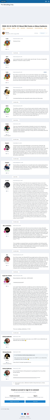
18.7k (8, 67)
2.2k (8, 134)
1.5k (7, 347)
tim (7, 255)
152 (7, 191)
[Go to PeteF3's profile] (7, 147)
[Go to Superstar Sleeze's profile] (7, 280)
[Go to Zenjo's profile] (7, 128)
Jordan (7, 180)
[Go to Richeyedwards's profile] (7, 356)
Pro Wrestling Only (7, 5)
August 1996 (16, 33)
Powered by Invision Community (25, 418)
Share (36, 33)
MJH (7, 106)
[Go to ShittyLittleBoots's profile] (7, 341)
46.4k (8, 49)
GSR (16, 382)
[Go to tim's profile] (7, 259)
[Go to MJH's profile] (7, 110)
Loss (8, 32)
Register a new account (14, 401)
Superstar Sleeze (7, 275)
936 (8, 116)
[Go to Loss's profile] (3, 33)
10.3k (8, 153)
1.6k (7, 265)
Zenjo (7, 124)
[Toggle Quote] (14, 355)
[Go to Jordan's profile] (7, 185)
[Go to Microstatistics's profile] (7, 230)
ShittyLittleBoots (7, 336)
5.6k (8, 286)
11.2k (8, 173)
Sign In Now (35, 401)
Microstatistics (7, 225)
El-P (7, 56)
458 (8, 362)
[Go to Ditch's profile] (7, 92)
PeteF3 (7, 143)
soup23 (7, 162)
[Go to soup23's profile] (7, 167)
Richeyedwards (7, 352)
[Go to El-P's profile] (7, 61)
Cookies (27, 416)
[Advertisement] (25, 14)
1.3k (7, 236)
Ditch (7, 87)
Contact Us (23, 416)
